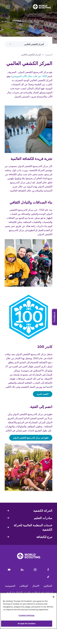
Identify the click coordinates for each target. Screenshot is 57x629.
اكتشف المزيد (43, 394)
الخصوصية (10, 585)
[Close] (53, 597)
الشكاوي (48, 585)
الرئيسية (48, 54)
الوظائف (24, 585)
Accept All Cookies (26, 623)
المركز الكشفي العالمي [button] (34, 44)
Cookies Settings (26, 615)
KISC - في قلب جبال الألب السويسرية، (29, 76)
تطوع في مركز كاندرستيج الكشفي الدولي (31, 437)
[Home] (41, 6)
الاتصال (35, 585)
